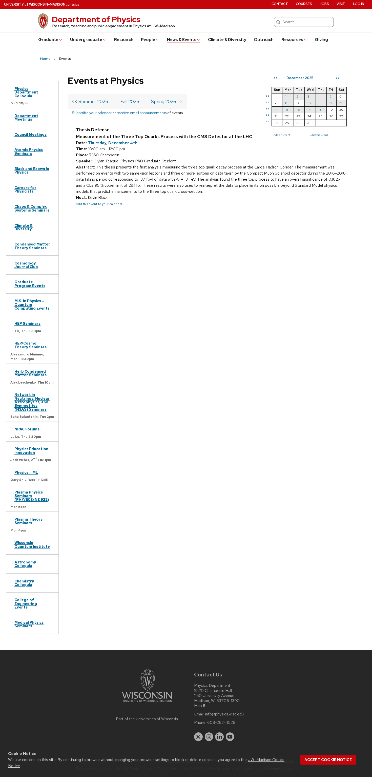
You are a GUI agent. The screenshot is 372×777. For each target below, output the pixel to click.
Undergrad (86, 39)
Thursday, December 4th (112, 142)
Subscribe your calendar (92, 112)
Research (123, 39)
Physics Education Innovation (31, 450)
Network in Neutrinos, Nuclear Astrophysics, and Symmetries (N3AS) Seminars (32, 402)
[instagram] (209, 736)
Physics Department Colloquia (26, 92)
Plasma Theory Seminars (28, 521)
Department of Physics (96, 19)
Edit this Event (319, 135)
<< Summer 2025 (90, 101)
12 (331, 103)
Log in (358, 4)
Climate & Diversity (227, 39)
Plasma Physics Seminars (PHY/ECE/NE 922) (31, 496)
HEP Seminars (27, 323)
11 (319, 103)
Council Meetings (30, 134)
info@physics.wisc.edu (224, 714)
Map (198, 705)
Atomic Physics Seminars (28, 151)
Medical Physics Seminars (29, 624)
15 (286, 109)
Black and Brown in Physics (31, 170)
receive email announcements (142, 112)
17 (309, 109)
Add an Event (282, 135)
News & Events (181, 39)
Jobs (324, 4)
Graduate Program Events (29, 283)
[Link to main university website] (147, 703)
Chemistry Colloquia (24, 583)
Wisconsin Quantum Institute (32, 544)
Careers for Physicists (25, 189)
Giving (321, 39)
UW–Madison (34, 4)
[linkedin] (219, 736)
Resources (292, 39)
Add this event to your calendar (99, 204)
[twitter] (198, 736)
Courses (304, 4)
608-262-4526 (221, 722)
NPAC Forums (26, 429)
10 (309, 103)
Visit (341, 4)
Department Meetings (26, 117)
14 (276, 109)
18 (320, 109)
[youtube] (230, 736)
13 (341, 103)
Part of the (147, 719)
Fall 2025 (129, 101)
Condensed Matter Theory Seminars (32, 246)
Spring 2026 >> (167, 101)
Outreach (264, 39)
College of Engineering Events (25, 603)
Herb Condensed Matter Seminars (30, 373)
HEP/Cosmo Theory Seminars (30, 345)
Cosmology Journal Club (26, 265)
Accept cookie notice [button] (328, 759)
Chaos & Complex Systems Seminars (31, 208)
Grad (48, 39)
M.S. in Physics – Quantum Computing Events (32, 304)
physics (73, 4)
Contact (280, 4)
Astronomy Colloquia (25, 564)
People (148, 39)
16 (298, 109)
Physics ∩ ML (26, 472)
